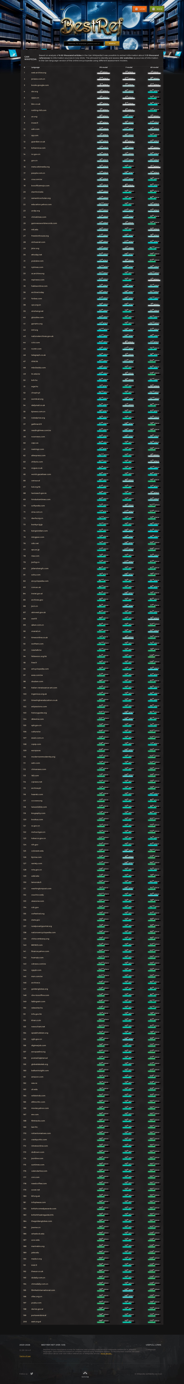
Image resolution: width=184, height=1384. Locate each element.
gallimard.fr (36, 424)
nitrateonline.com (39, 1146)
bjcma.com (36, 857)
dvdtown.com (37, 1152)
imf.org (34, 330)
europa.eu (36, 750)
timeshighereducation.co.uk (44, 700)
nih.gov (34, 845)
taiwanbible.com (39, 807)
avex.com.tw (37, 675)
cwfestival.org (37, 914)
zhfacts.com (37, 462)
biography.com (38, 813)
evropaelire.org (38, 1052)
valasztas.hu (37, 1008)
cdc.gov (35, 907)
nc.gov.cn (35, 154)
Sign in (159, 9)
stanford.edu (37, 192)
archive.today (37, 292)
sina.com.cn (36, 512)
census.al (35, 480)
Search (112, 43)
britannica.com (38, 148)
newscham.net (38, 1027)
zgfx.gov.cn (36, 1039)
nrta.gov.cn (36, 870)
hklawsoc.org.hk (39, 656)
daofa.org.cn (37, 518)
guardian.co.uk (38, 142)
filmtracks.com (38, 1121)
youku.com (36, 1303)
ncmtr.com (36, 349)
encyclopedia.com (39, 581)
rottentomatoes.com (41, 1133)
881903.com (37, 945)
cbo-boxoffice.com (40, 995)
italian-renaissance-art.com (44, 688)
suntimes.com (37, 1165)
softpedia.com (38, 506)
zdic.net (35, 543)
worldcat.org (37, 399)
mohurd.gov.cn (38, 832)
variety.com (36, 863)
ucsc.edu (35, 1240)
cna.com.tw (36, 179)
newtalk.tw (36, 650)
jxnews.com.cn (38, 79)
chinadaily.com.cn (39, 1284)
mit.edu (34, 229)
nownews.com (38, 437)
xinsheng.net (37, 311)
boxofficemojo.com (40, 186)
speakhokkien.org (39, 1033)
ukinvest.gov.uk (38, 612)
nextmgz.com (37, 449)
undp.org (35, 211)
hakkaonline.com (39, 286)
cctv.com (35, 342)
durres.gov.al (37, 1309)
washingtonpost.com (41, 888)
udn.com (35, 129)
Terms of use (25, 1356)
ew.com (35, 1114)
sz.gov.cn (35, 826)
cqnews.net (36, 782)
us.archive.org (37, 273)
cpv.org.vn (36, 305)
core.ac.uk (36, 587)
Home (21, 9)
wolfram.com (37, 644)
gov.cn (34, 160)
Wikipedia (151, 1349)
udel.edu (35, 876)
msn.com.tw (37, 976)
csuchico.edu (37, 895)
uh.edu (34, 1089)
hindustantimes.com (40, 499)
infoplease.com (38, 1202)
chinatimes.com (38, 217)
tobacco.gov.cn (38, 838)
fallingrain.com (38, 1001)
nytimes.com (37, 267)
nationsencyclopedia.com (43, 932)
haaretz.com (37, 794)
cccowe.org (36, 801)
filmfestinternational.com (43, 1290)
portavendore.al (38, 1315)
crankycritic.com (39, 1139)
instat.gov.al (37, 593)
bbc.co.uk (35, 104)
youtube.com (37, 261)
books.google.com (40, 85)
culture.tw (36, 732)
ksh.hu (34, 380)
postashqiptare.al (39, 1058)
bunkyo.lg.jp (37, 524)
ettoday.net (36, 255)
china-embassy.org (40, 939)
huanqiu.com (37, 957)
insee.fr (34, 123)
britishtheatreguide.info (42, 1215)
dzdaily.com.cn (38, 1278)
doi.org (34, 91)
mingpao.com (37, 537)
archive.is (35, 983)
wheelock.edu (37, 1234)
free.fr (34, 662)
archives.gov (37, 600)
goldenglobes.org (39, 989)
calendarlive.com (39, 1171)
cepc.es (34, 443)
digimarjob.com (38, 1045)
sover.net (35, 1190)
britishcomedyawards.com (43, 1209)
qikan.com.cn (37, 625)
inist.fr (34, 1265)
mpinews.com (37, 280)
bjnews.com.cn (38, 411)
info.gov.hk (36, 1014)
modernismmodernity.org (43, 757)
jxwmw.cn (36, 1227)
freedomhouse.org (40, 236)
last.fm (34, 1127)
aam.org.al (36, 1321)
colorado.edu (37, 851)
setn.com (35, 763)
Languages (35, 9)
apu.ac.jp (35, 550)
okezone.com (37, 901)
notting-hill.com (38, 110)
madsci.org (36, 1259)
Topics (50, 9)
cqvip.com (36, 744)
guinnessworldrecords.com (44, 223)
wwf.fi (34, 619)
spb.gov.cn (36, 725)
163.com (35, 775)
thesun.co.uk (37, 1271)
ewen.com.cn (37, 738)
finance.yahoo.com (40, 951)
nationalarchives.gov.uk (42, 336)
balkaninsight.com (40, 1070)
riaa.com (35, 556)
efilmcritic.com (38, 1102)
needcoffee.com (39, 1183)
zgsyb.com (36, 970)
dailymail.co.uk (38, 405)
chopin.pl (35, 393)
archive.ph (36, 788)
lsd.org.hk (35, 487)
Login (142, 9)
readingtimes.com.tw (41, 430)
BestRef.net (48, 1345)
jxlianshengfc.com (39, 568)
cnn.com (35, 1177)
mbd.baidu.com (38, 368)
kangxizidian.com (39, 531)
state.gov (35, 920)
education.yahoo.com (41, 204)
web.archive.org (38, 73)
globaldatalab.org (39, 1064)
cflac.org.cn (36, 1296)
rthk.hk (34, 361)
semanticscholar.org (41, 198)
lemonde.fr (36, 882)
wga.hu (34, 386)
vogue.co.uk (36, 468)
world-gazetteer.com (41, 474)
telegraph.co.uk (38, 355)
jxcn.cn (34, 606)
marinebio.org (37, 1246)
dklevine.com (37, 719)
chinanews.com (38, 769)
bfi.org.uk (35, 1196)
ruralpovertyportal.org (41, 926)
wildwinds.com (38, 1096)
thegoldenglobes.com (41, 1221)
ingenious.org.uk (39, 694)
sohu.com (35, 575)
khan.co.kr (36, 1020)
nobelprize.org (38, 418)
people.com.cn (38, 173)
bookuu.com (37, 819)
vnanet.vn (35, 631)
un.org (34, 116)
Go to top (85, 1377)
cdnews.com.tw (38, 964)
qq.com (34, 135)
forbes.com (36, 298)
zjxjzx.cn (35, 98)
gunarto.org (36, 324)
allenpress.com (38, 455)
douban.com (37, 681)
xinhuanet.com (38, 242)
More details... (106, 1353)
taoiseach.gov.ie (38, 493)
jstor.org (35, 248)
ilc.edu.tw (35, 374)
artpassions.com (39, 706)
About (62, 9)
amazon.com (37, 1077)
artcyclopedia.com (40, 669)
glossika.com (37, 317)
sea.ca (34, 1083)
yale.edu (35, 1252)
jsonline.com (37, 1158)
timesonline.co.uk (39, 637)
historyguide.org (39, 713)
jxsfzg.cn (35, 562)
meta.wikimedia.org (40, 167)
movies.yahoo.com (40, 1108)
